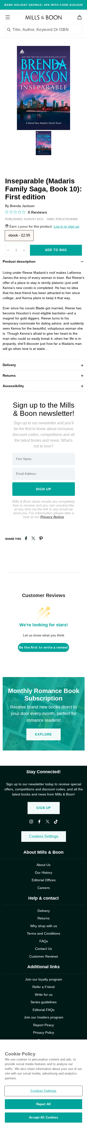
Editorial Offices (44, 880)
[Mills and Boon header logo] (43, 17)
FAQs (43, 941)
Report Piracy (43, 1025)
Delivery (44, 365)
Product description (44, 261)
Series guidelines (43, 1002)
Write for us (43, 994)
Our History (43, 872)
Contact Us (43, 949)
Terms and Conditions (43, 933)
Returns (44, 375)
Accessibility (44, 386)
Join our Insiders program (43, 1017)
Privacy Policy (43, 1032)
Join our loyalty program (43, 979)
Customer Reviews (43, 956)
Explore (43, 734)
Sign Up (43, 808)
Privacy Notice (52, 517)
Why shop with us (43, 926)
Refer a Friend (43, 987)
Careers (43, 888)
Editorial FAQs (43, 1010)
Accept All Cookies (43, 1117)
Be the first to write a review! (43, 647)
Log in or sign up (66, 226)
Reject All (43, 1104)
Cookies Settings (43, 836)
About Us (43, 865)
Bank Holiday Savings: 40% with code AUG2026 (43, 4)
